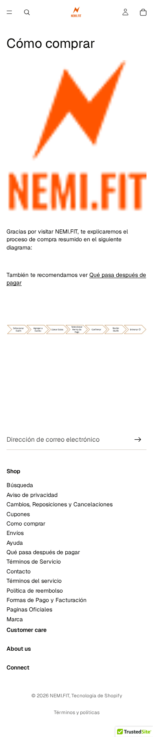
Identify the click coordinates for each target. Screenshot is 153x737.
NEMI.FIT (59, 695)
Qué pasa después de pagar (43, 552)
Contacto (19, 571)
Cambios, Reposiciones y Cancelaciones (60, 504)
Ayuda (15, 542)
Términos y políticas (77, 712)
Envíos (15, 533)
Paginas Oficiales (29, 609)
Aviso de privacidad (32, 495)
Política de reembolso (35, 590)
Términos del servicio (34, 581)
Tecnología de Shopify (96, 695)
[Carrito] (143, 12)
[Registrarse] (137, 439)
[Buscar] (27, 12)
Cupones (18, 514)
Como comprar (26, 523)
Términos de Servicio (34, 562)
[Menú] (9, 12)
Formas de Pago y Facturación (46, 600)
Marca (15, 619)
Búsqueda (20, 485)
